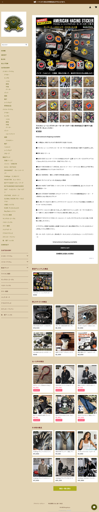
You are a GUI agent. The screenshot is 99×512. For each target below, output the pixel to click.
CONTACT (5, 245)
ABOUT (4, 55)
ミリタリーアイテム (8, 71)
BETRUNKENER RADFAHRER (14, 186)
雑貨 (5, 96)
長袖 (7, 84)
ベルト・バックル (7, 222)
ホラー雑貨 (6, 226)
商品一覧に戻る (65, 489)
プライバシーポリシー (39, 503)
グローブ (7, 153)
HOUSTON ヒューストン (12, 179)
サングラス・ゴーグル (9, 218)
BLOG (3, 59)
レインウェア (8, 102)
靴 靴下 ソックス (8, 240)
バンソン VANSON (10, 164)
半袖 (7, 86)
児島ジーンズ (8, 160)
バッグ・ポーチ (7, 229)
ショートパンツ (10, 134)
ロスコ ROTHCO (10, 167)
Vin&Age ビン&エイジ (11, 176)
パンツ (6, 92)
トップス (6, 78)
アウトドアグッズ (8, 233)
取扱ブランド (6, 157)
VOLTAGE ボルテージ (11, 195)
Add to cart (65, 248)
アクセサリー (10, 140)
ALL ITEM (4, 63)
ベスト (8, 81)
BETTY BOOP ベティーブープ (13, 183)
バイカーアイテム (8, 109)
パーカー (8, 89)
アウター (7, 74)
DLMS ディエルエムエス (11, 208)
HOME (3, 51)
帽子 (5, 99)
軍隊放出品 (7, 106)
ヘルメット (7, 147)
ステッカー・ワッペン (9, 237)
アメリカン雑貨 (7, 215)
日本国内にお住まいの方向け (65, 253)
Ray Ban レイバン (10, 211)
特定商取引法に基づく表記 (55, 503)
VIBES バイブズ (9, 204)
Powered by (63, 510)
